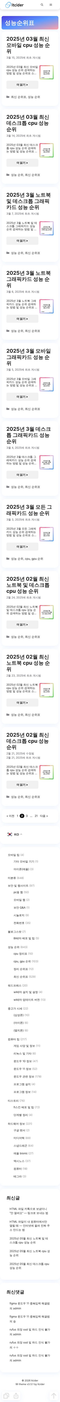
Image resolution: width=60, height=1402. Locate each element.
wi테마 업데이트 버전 (27, 999)
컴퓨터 (18, 1168)
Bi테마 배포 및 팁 (24, 938)
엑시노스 (19, 1161)
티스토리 (13, 1100)
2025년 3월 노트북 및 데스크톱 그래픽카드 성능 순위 (28, 201)
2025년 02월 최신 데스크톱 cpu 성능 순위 (27, 741)
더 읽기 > (22, 84)
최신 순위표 (18, 97)
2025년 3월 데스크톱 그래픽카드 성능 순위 (28, 435)
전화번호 (19, 923)
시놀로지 (19, 915)
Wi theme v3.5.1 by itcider (30, 1384)
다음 (44, 815)
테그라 (18, 1176)
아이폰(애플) (21, 869)
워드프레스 (14, 985)
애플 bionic (21, 1153)
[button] (42, 5)
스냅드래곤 (20, 1145)
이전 (10, 815)
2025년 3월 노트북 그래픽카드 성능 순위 (28, 279)
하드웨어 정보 (16, 1123)
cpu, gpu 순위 (34, 558)
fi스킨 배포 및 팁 (24, 1107)
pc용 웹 (18, 892)
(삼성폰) (19, 1015)
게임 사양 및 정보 (24, 1045)
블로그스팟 (14, 931)
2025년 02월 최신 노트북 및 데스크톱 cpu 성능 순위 (28, 585)
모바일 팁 (14, 855)
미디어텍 (19, 1138)
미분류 (12, 878)
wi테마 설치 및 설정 (26, 992)
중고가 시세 (15, 1008)
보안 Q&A (20, 907)
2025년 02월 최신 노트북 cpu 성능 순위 (28, 663)
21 (36, 815)
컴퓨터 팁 (14, 1039)
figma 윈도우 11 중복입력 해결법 (30, 1303)
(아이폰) (19, 1022)
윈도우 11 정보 (22, 1068)
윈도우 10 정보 (23, 1061)
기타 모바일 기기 (24, 861)
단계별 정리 (21, 1115)
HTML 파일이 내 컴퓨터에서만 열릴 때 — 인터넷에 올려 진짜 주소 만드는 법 (30, 1225)
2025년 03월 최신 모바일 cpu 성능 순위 (28, 45)
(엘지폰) (19, 1030)
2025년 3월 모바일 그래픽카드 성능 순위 (28, 357)
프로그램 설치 (22, 1084)
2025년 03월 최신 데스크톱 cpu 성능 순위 (27, 123)
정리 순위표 (21, 969)
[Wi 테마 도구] (6, 1395)
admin (17, 1308)
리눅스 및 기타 (23, 1053)
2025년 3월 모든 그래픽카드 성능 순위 (29, 510)
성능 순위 (34, 97)
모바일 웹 (19, 899)
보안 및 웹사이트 (18, 885)
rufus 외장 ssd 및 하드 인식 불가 (30, 1329)
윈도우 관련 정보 (24, 1076)
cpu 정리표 (20, 953)
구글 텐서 (19, 1130)
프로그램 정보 (22, 1092)
